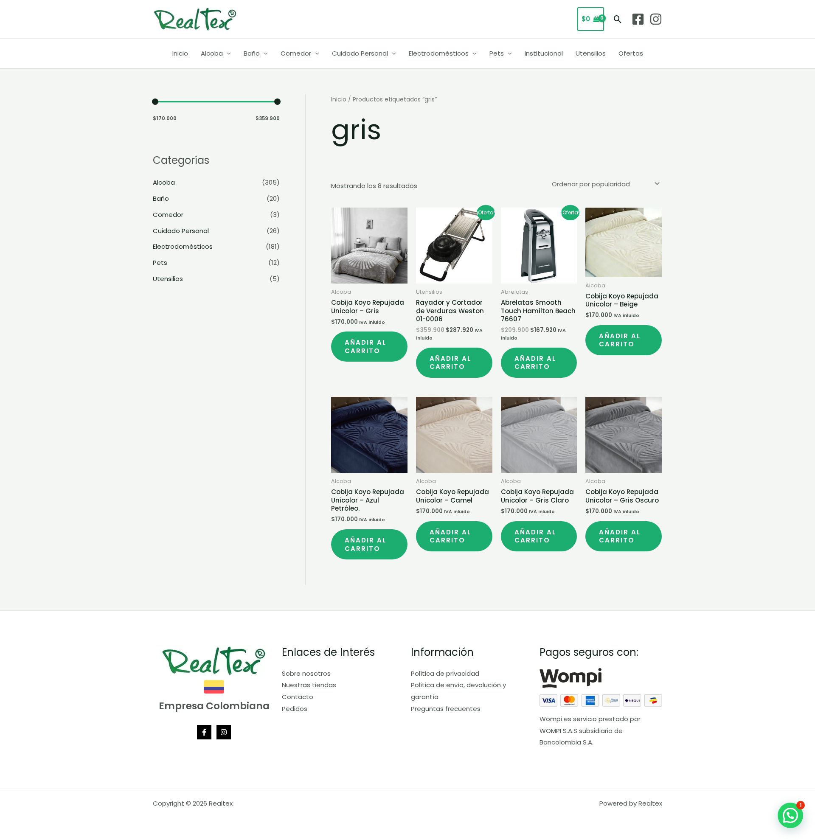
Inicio (180, 53)
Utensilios (591, 53)
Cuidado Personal (360, 53)
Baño (252, 53)
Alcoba (212, 53)
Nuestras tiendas (309, 684)
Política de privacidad (445, 673)
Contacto (297, 696)
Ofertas (630, 53)
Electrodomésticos (439, 53)
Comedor (296, 53)
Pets (496, 53)
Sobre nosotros (306, 673)
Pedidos (294, 708)
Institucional (544, 53)
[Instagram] (655, 19)
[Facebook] (638, 19)
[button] (618, 19)
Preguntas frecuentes (446, 708)
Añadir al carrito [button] (365, 346)
